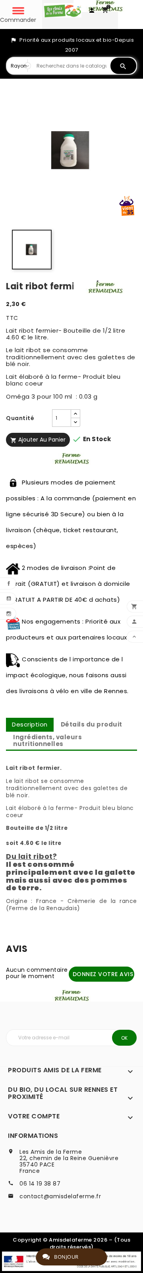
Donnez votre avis (103, 974)
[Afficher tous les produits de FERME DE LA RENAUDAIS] (105, 287)
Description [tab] (30, 724)
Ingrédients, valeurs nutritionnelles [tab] (47, 740)
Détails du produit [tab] (91, 724)
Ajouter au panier (38, 440)
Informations (33, 1135)
